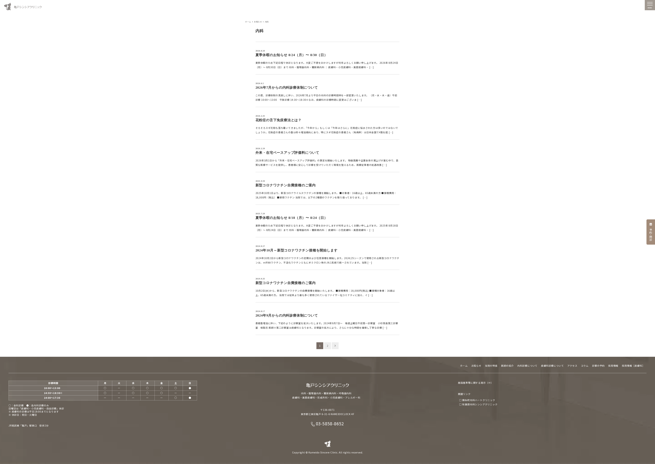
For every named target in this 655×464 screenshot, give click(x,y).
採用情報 (613, 365)
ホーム (464, 365)
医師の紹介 (507, 365)
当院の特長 (491, 365)
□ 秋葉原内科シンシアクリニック (478, 404)
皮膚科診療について (552, 365)
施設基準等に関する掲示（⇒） (475, 382)
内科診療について (527, 365)
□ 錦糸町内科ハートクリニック (477, 400)
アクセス (572, 365)
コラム (584, 365)
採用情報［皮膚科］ (633, 365)
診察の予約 (598, 365)
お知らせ (476, 365)
